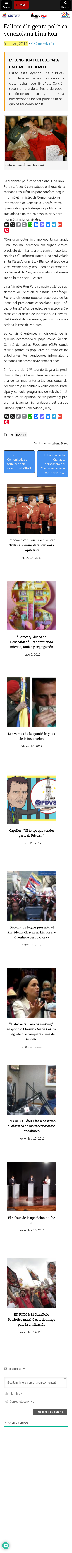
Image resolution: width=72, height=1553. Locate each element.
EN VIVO (21, 5)
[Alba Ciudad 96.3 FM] (36, 16)
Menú (6, 7)
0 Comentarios (43, 43)
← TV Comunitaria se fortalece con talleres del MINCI (19, 461)
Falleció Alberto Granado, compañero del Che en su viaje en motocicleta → (53, 464)
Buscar (65, 7)
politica (21, 434)
